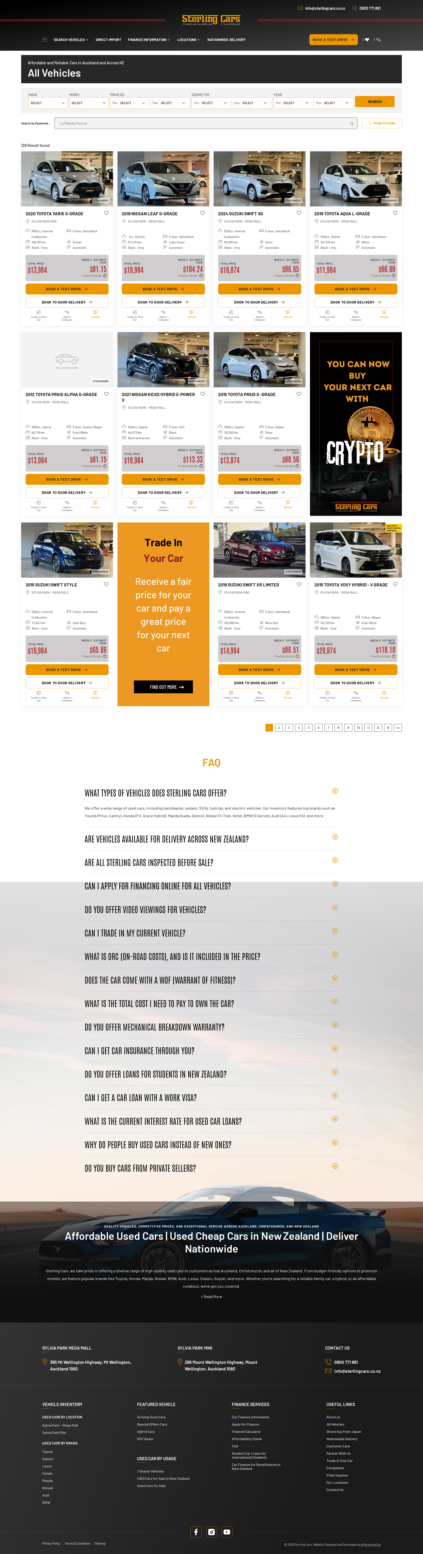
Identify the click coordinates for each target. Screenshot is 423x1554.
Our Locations (337, 1482)
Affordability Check (247, 1439)
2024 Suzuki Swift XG (240, 213)
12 (378, 727)
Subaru (47, 1459)
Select (36, 103)
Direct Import (108, 40)
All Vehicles (335, 1424)
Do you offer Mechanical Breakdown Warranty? (155, 1026)
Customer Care (338, 1446)
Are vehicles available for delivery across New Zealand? (167, 838)
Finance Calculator (246, 1431)
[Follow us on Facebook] (196, 1531)
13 (388, 727)
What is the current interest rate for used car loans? (163, 1121)
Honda (47, 1473)
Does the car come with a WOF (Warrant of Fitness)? (160, 980)
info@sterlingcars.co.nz (325, 8)
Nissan (47, 1488)
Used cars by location (62, 1417)
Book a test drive (330, 40)
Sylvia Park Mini (54, 1432)
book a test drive (63, 289)
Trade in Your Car (340, 1460)
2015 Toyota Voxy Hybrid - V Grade (351, 584)
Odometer (200, 95)
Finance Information (147, 40)
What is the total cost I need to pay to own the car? (159, 1003)
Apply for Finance (245, 1424)
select (77, 103)
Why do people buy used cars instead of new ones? (158, 1144)
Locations (186, 40)
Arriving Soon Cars (151, 1417)
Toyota (47, 1451)
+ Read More (211, 1296)
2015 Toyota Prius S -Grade (247, 394)
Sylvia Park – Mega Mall (60, 1425)
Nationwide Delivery (227, 40)
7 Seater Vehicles (150, 1471)
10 (358, 727)
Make (33, 95)
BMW (46, 1502)
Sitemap (100, 1543)
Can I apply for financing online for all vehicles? (158, 885)
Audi (45, 1495)
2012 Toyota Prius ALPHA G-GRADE (61, 394)
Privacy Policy (51, 1543)
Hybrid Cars (146, 1431)
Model (74, 95)
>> (398, 727)
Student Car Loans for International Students (249, 1455)
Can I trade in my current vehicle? (135, 932)
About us (333, 1417)
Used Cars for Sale (151, 1486)
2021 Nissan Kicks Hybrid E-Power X (158, 397)
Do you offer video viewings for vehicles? (145, 909)
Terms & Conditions (77, 1543)
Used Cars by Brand (60, 1443)
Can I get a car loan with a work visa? (141, 1097)
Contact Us (335, 1490)
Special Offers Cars (152, 1424)
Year (277, 95)
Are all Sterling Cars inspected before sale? (149, 862)
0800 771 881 (370, 8)
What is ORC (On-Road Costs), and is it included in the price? (172, 956)
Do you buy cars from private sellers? (140, 1168)
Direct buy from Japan (344, 1431)
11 (368, 727)
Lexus (47, 1466)
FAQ (235, 1446)
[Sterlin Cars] (211, 20)
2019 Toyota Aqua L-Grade (342, 213)
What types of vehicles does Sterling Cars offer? (156, 792)
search (375, 101)
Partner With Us (339, 1453)
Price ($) (117, 95)
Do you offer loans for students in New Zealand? (156, 1074)
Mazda (47, 1480)
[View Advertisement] (356, 424)
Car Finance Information (250, 1417)
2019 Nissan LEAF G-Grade (150, 213)
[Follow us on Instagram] (211, 1531)
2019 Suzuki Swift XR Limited (248, 584)
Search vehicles (69, 40)
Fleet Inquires (337, 1475)
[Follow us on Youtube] (226, 1531)
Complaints (335, 1468)
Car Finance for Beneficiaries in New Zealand (256, 1466)
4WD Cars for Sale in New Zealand (163, 1478)
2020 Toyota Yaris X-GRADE (54, 213)
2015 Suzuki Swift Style (51, 584)
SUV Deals (145, 1439)
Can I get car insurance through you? (139, 1050)
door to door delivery (64, 302)
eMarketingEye (371, 1544)
